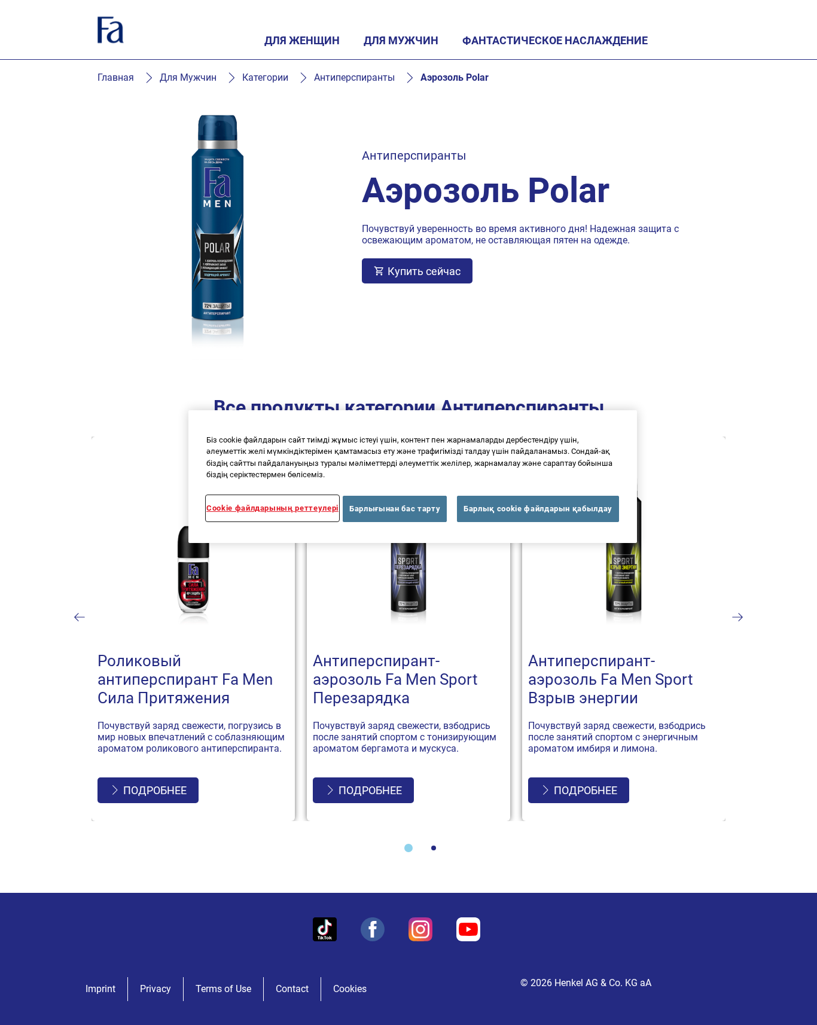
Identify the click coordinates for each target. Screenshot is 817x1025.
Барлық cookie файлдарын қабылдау (538, 508)
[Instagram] (420, 929)
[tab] (408, 848)
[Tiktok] (325, 929)
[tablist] (408, 848)
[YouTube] (468, 929)
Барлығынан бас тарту (394, 508)
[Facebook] (373, 929)
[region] (412, 476)
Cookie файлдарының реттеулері (272, 508)
